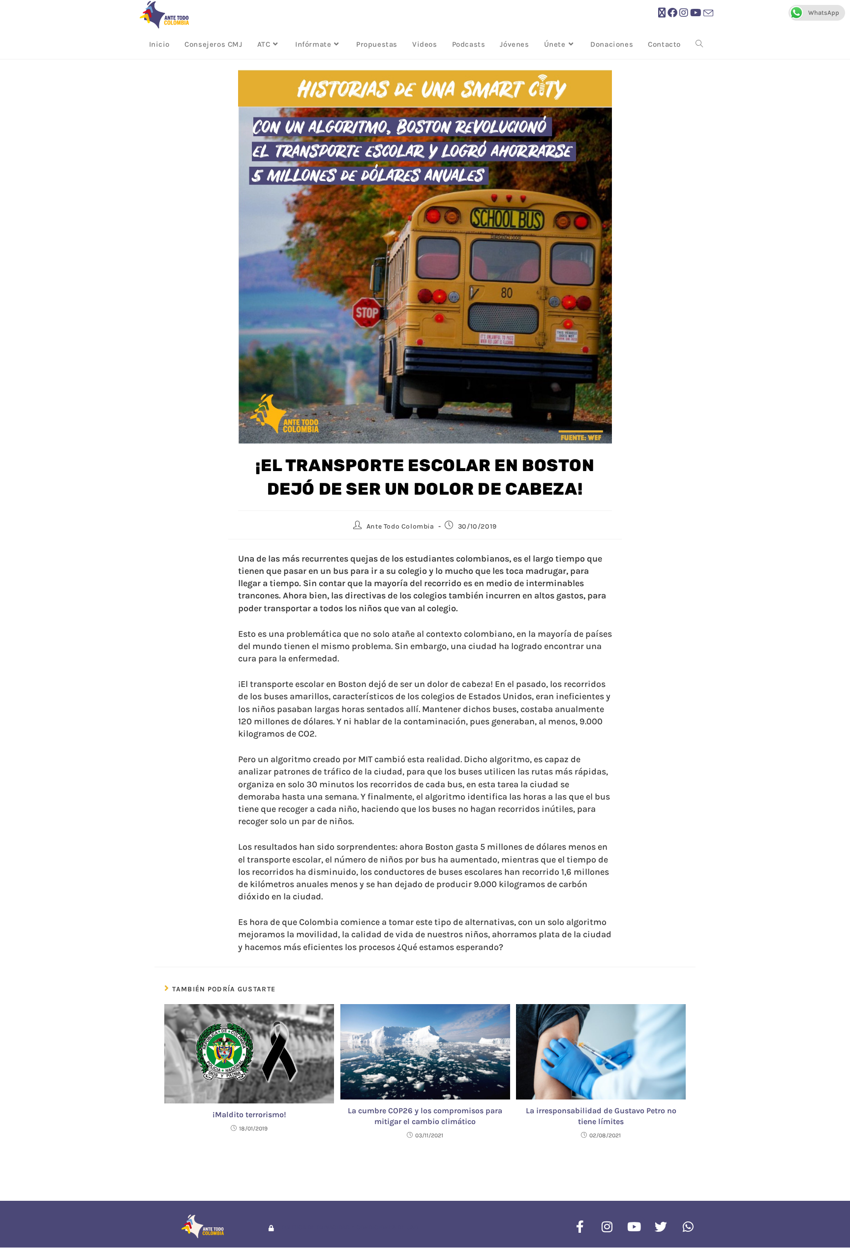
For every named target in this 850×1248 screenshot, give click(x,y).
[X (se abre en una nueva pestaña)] (662, 13)
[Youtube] (634, 1226)
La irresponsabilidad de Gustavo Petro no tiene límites (601, 1116)
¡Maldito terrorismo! (249, 1114)
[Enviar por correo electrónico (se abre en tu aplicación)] (708, 13)
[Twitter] (661, 1226)
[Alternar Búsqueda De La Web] (699, 44)
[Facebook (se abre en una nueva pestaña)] (672, 13)
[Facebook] (580, 1226)
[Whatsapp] (688, 1226)
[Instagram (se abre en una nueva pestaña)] (683, 13)
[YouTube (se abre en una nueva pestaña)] (695, 13)
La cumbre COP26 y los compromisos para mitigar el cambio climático (425, 1116)
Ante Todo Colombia (400, 526)
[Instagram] (607, 1226)
